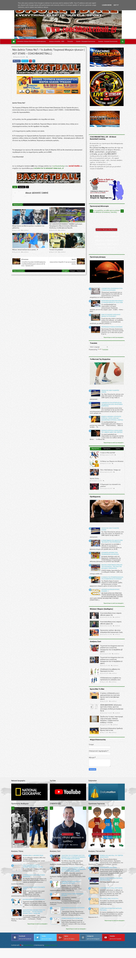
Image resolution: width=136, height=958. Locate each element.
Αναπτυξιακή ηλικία (29, 830)
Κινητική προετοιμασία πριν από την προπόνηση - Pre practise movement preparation (111, 566)
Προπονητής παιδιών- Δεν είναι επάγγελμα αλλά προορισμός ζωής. (29, 837)
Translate (105, 349)
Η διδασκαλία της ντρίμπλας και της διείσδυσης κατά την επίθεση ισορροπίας (112, 404)
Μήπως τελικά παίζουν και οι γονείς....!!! (25, 249)
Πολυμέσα (70, 41)
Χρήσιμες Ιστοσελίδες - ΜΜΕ (56, 41)
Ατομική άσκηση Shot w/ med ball (72, 918)
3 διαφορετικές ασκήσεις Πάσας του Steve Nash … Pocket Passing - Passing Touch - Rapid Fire (34, 911)
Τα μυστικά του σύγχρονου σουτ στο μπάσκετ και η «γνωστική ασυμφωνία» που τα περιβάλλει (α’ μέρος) (73, 869)
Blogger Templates (51, 945)
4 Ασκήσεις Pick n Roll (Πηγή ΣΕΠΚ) (111, 888)
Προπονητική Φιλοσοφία (106, 229)
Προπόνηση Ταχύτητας (106, 834)
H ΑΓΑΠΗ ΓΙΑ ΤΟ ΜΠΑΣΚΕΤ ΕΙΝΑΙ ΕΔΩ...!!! (49, 168)
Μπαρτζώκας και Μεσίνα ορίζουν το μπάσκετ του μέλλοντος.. (28, 227)
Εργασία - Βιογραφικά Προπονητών (85, 41)
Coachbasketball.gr (58, 166)
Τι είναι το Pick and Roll (107, 452)
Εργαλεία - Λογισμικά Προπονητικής (107, 41)
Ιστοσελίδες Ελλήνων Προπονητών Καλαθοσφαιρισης (31, 41)
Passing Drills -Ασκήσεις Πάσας (33, 855)
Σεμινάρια (21, 187)
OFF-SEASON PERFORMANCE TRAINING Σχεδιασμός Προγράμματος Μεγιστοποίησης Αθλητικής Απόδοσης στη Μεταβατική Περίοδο (65, 226)
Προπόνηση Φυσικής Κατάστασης (111, 327)
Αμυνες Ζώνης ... (95, 478)
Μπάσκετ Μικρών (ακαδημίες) (67, 826)
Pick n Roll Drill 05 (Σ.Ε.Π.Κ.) (109, 898)
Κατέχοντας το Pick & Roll (108, 867)
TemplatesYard (28, 945)
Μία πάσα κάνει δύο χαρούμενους (34, 899)
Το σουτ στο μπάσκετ (56, 249)
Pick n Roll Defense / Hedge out (110, 470)
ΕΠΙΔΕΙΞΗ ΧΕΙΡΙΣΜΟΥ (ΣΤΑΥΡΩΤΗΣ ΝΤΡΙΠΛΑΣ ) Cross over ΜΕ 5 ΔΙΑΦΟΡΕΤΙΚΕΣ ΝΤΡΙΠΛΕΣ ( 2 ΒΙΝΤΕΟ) (112, 418)
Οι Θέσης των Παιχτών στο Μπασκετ (111, 461)
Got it (116, 5)
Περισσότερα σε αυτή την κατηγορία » (114, 337)
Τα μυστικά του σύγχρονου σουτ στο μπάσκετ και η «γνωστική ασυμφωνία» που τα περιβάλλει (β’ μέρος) (73, 857)
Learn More (107, 5)
